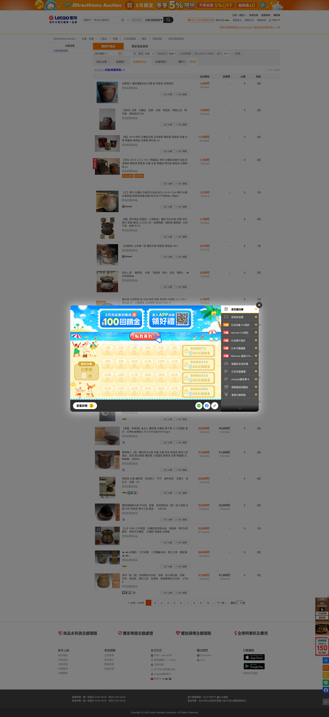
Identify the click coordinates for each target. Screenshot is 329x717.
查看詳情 (81, 406)
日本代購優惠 (234, 348)
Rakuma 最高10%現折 (239, 356)
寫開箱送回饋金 (239, 387)
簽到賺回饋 (237, 309)
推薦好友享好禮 (239, 363)
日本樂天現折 (234, 340)
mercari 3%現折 (236, 332)
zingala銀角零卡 (240, 379)
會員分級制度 (238, 394)
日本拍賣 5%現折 (236, 325)
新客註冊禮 (237, 317)
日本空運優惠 (238, 371)
